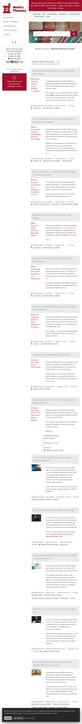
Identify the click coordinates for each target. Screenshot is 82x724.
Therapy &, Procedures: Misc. (58, 707)
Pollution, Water (67, 161)
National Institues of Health (51, 108)
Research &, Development (41, 204)
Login (48, 16)
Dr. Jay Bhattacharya (68, 230)
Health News (42, 39)
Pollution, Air (37, 161)
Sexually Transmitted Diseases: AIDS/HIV (45, 598)
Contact (6, 35)
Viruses (72, 598)
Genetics (56, 499)
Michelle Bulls (72, 331)
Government (37, 108)
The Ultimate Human (57, 196)
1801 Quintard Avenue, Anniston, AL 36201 (46, 3)
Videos (55, 39)
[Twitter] (15, 42)
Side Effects (64, 598)
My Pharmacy (8, 17)
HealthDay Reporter (52, 436)
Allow (8, 718)
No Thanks (18, 718)
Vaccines (36, 344)
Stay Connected (9, 26)
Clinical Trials (38, 595)
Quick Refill (63, 14)
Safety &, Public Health (39, 707)
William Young (55, 95)
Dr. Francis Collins (52, 362)
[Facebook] (12, 42)
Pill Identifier (52, 14)
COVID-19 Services (10, 30)
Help (43, 14)
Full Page (71, 105)
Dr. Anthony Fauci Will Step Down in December (53, 510)
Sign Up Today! (39, 16)
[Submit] (74, 33)
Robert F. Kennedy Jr (53, 184)
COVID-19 (66, 235)
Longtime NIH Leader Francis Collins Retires (51, 354)
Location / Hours (74, 14)
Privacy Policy (14, 71)
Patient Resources (10, 22)
